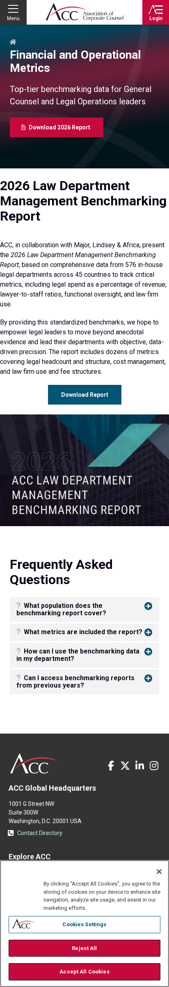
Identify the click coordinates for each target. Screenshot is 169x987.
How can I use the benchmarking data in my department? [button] (77, 655)
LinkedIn (139, 765)
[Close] (159, 872)
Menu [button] (13, 18)
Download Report (84, 394)
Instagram (153, 765)
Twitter (125, 765)
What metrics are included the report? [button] (82, 632)
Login (155, 18)
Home (13, 42)
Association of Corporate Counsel (84, 12)
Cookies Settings (84, 924)
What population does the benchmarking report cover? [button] (61, 609)
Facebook (110, 765)
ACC (34, 763)
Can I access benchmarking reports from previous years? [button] (75, 681)
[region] (84, 923)
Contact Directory (39, 833)
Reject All (84, 948)
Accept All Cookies (84, 972)
